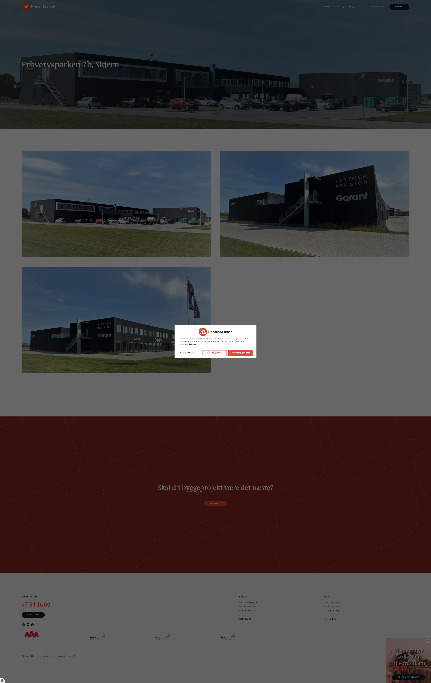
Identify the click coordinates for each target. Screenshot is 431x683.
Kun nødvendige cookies (214, 353)
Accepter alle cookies (240, 353)
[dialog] (215, 341)
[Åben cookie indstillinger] (2, 680)
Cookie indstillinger (187, 353)
